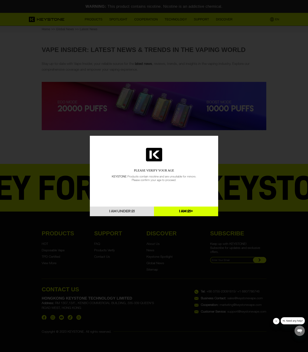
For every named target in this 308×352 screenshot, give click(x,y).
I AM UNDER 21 (122, 211)
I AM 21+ (186, 211)
